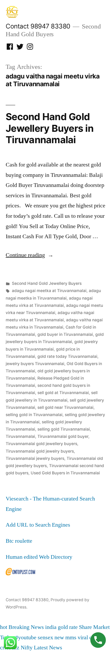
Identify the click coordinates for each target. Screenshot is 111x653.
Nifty (27, 647)
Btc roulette (19, 541)
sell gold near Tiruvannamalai (65, 407)
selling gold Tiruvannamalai (63, 429)
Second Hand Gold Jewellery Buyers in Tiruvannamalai (49, 128)
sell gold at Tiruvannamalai (63, 392)
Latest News (48, 647)
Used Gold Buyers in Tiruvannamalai (65, 472)
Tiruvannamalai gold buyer (62, 436)
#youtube (25, 637)
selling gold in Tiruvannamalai (34, 414)
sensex (45, 637)
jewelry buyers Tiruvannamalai (35, 363)
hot (3, 627)
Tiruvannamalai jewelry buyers (35, 458)
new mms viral (71, 637)
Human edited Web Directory (39, 557)
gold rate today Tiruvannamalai (67, 356)
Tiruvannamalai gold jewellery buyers (41, 443)
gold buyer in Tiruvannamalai (65, 334)
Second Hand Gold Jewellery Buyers (47, 283)
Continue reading (29, 255)
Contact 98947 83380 (38, 26)
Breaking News (26, 627)
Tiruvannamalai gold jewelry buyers (40, 451)
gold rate (68, 627)
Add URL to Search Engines (38, 524)
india (51, 627)
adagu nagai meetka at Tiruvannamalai (49, 290)
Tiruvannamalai (20, 436)
